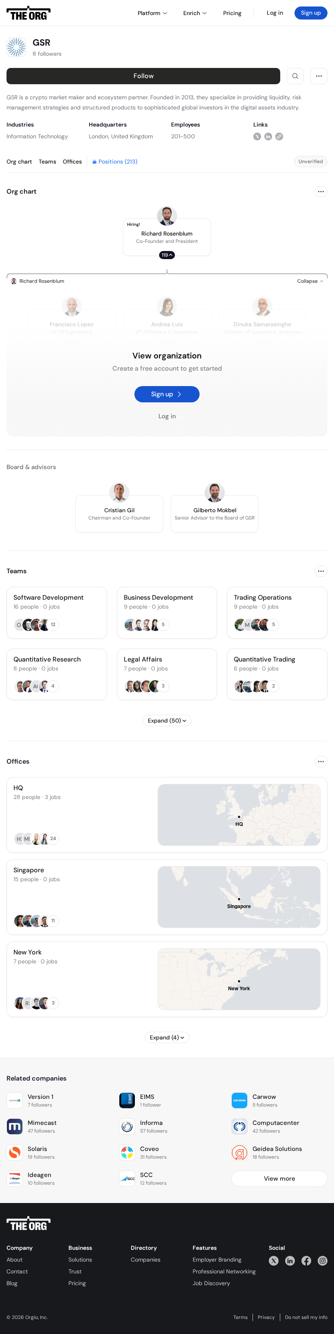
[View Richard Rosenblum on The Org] (167, 216)
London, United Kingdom (121, 136)
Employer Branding (217, 1259)
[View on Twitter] (257, 136)
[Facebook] (306, 1260)
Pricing (77, 1283)
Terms (240, 1317)
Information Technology (37, 136)
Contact (17, 1271)
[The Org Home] (29, 13)
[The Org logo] (29, 1223)
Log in (275, 12)
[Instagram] (322, 1260)
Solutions (80, 1259)
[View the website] (279, 136)
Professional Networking (224, 1271)
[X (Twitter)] (274, 1260)
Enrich (191, 13)
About (14, 1259)
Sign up (311, 12)
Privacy (266, 1317)
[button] (167, 237)
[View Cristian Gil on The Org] (119, 493)
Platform (149, 13)
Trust (74, 1271)
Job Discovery (211, 1283)
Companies (145, 1259)
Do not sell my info (306, 1317)
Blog (12, 1283)
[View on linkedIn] (268, 136)
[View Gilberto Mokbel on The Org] (214, 493)
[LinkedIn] (290, 1260)
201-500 (183, 136)
